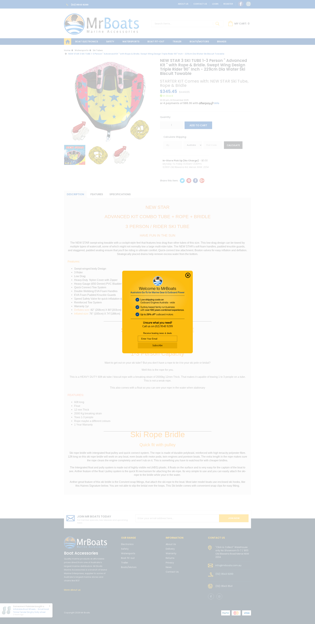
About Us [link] (171, 544)
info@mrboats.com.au (228, 565)
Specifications (120, 194)
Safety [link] (125, 548)
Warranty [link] (171, 553)
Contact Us (200, 3)
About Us (183, 3)
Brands (221, 41)
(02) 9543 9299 (79, 4)
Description (75, 194)
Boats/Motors (199, 41)
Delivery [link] (170, 548)
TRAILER (177, 41)
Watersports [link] (128, 553)
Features (96, 194)
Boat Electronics (86, 41)
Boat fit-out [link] (128, 558)
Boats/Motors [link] (128, 567)
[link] (240, 3)
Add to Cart (198, 125)
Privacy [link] (170, 562)
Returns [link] (170, 558)
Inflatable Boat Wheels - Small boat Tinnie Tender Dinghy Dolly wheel (31, 610)
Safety (110, 41)
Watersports (130, 41)
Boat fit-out (155, 41)
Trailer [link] (124, 562)
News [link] (169, 567)
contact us (216, 537)
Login (215, 3)
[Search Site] (217, 24)
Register (228, 3)
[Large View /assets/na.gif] (74, 155)
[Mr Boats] (101, 22)
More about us (72, 589)
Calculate (233, 145)
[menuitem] (182, 180)
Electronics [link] (127, 544)
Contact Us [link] (172, 571)
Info (216, 103)
